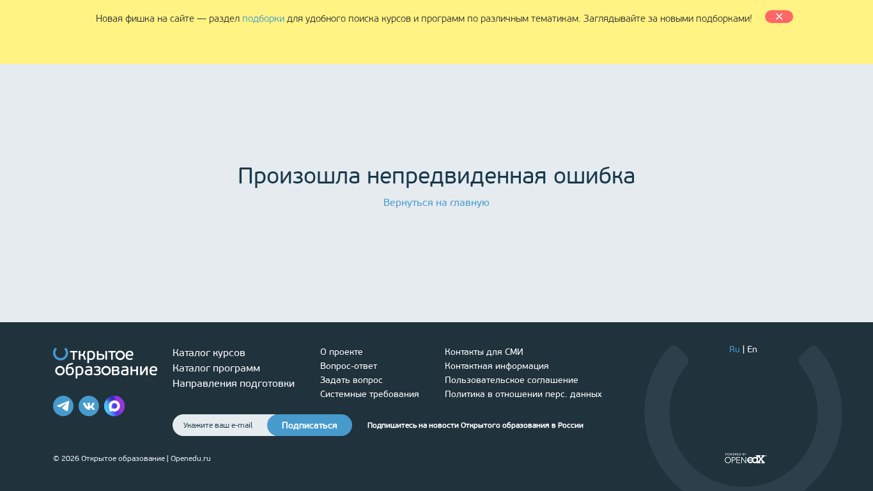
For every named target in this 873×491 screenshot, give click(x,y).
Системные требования (369, 394)
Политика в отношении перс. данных (523, 394)
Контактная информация (497, 366)
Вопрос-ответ (348, 366)
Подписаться (309, 425)
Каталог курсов (209, 353)
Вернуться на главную (436, 202)
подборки (263, 18)
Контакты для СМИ (484, 352)
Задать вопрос (351, 380)
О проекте (341, 352)
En (752, 349)
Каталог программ (216, 368)
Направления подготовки (234, 383)
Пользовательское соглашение (511, 380)
